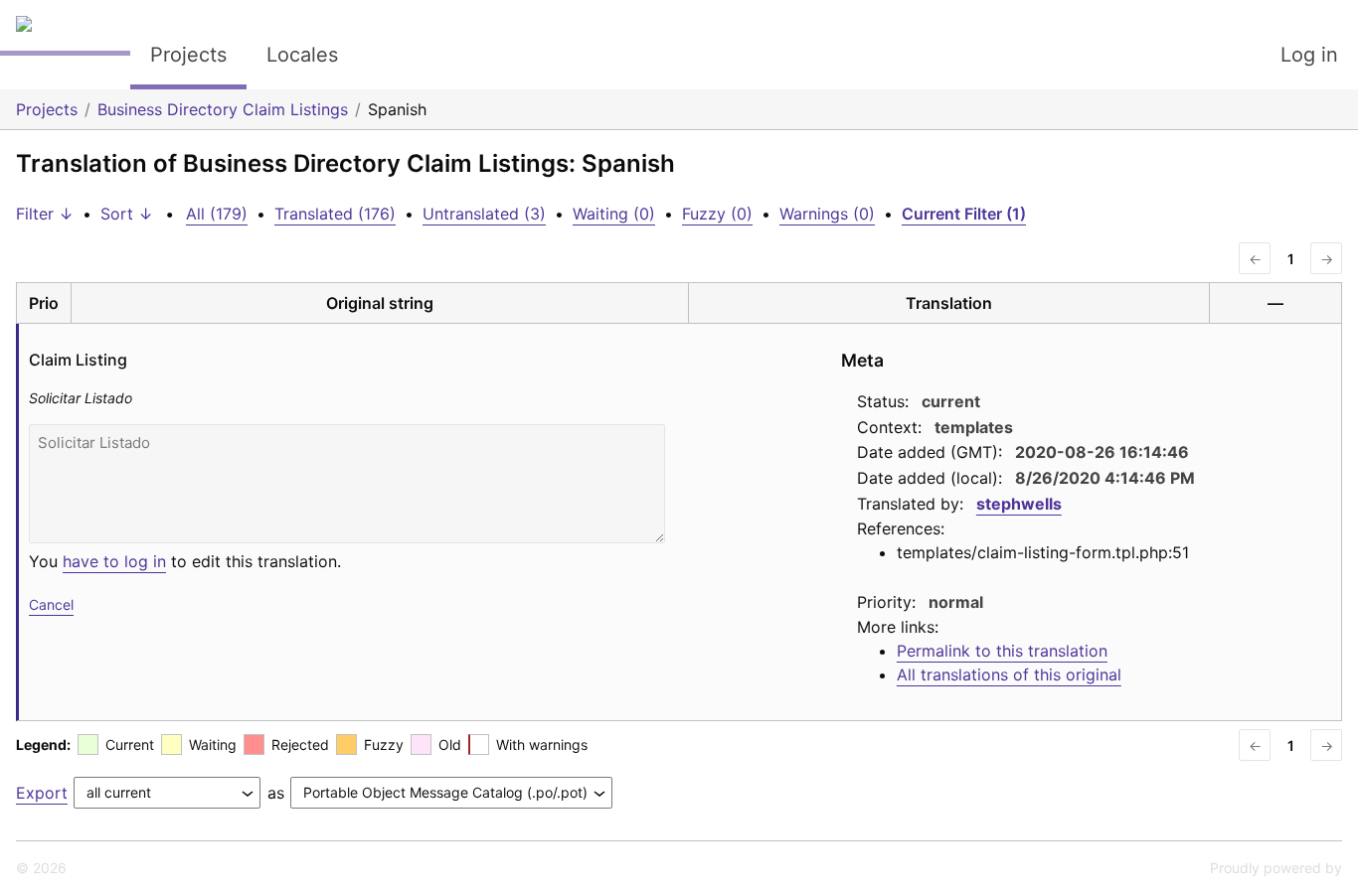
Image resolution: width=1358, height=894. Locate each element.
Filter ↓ (45, 214)
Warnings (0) (827, 214)
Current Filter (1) (964, 214)
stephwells (1019, 504)
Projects (188, 55)
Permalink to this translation (1002, 651)
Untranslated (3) (484, 214)
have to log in (114, 561)
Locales (302, 55)
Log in (1309, 55)
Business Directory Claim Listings (222, 109)
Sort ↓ (126, 214)
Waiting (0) (614, 214)
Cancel (51, 604)
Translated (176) (335, 214)
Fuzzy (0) (717, 214)
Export (42, 793)
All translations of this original (1009, 674)
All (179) (217, 214)
